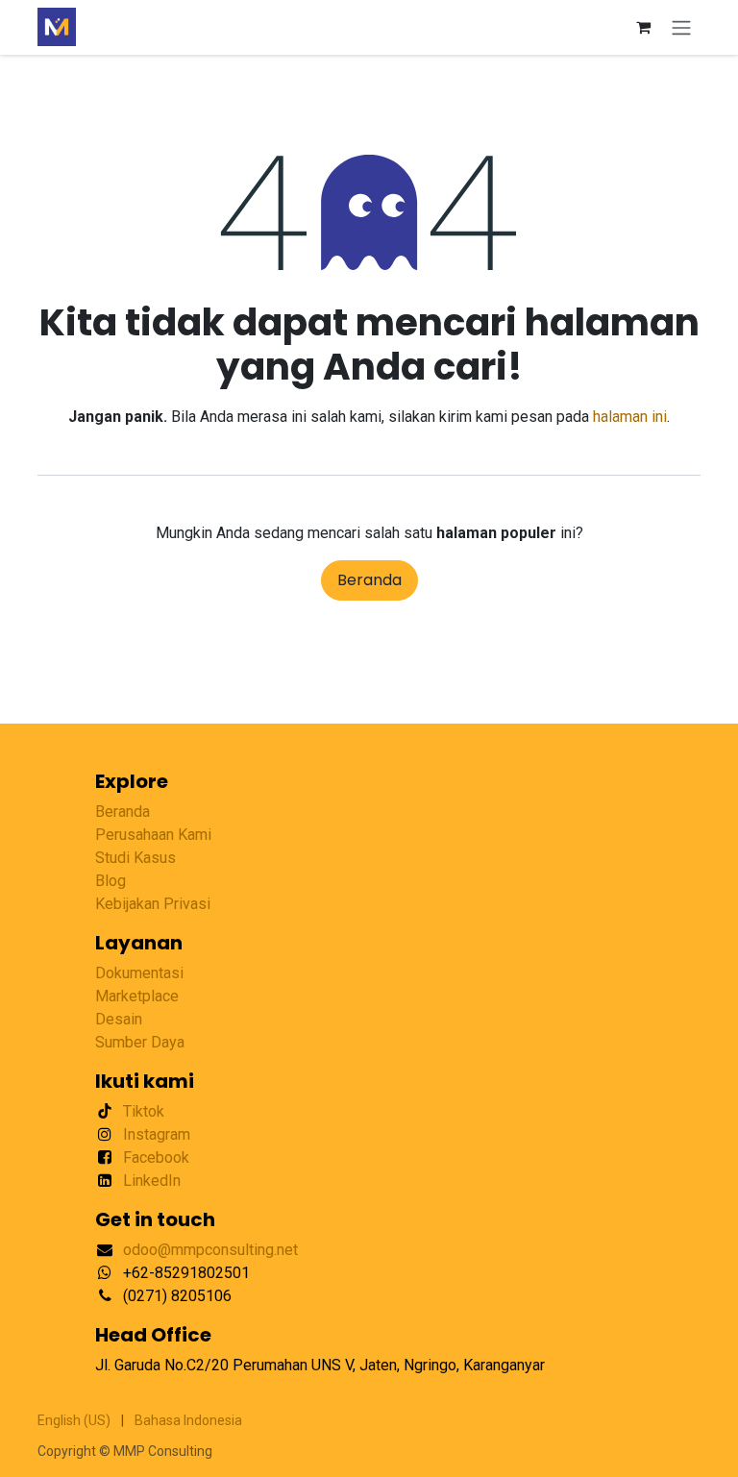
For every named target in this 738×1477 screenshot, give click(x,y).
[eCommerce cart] (643, 27)
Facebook (156, 1157)
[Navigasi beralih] (681, 27)
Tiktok (143, 1111)
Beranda (369, 580)
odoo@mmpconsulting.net (210, 1250)
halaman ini (630, 416)
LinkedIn (152, 1180)
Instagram (156, 1134)
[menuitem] (74, 1421)
